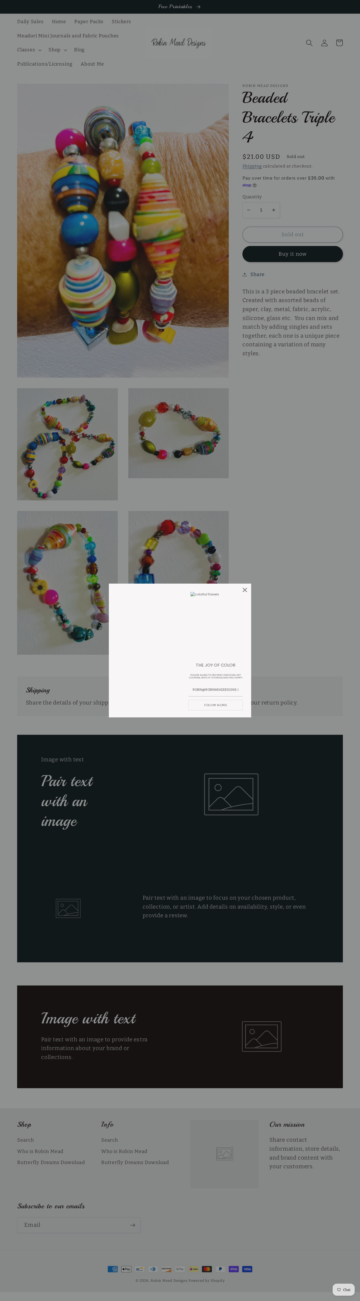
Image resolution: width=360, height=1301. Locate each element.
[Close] (245, 590)
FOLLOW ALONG (215, 705)
